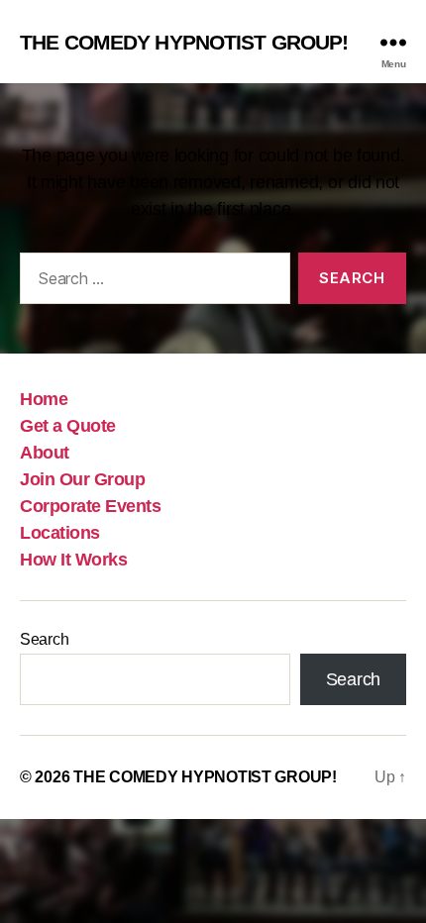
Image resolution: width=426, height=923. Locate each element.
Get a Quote (68, 426)
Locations (60, 533)
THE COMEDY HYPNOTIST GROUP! (184, 42)
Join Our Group (82, 479)
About (44, 452)
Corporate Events (90, 506)
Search (44, 639)
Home (43, 399)
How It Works (73, 559)
